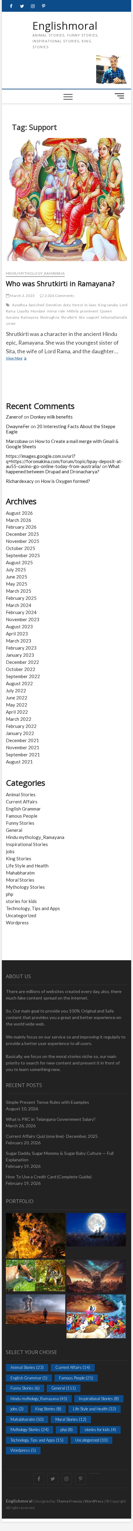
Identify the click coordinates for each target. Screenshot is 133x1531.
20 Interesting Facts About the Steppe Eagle (60, 429)
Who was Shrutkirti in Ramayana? (60, 283)
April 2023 (17, 633)
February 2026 (21, 527)
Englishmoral (64, 25)
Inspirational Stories (27, 844)
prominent (89, 311)
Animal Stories (21, 794)
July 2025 (16, 569)
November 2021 (22, 747)
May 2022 (16, 704)
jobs (10, 851)
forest (77, 305)
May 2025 (16, 584)
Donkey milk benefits (51, 416)
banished (37, 305)
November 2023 (22, 619)
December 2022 (22, 662)
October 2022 (20, 669)
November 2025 (22, 541)
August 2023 (19, 626)
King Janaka (108, 305)
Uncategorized (21, 915)
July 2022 (16, 690)
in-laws (90, 305)
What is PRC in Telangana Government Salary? (51, 1119)
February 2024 (21, 612)
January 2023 (20, 655)
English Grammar (23, 808)
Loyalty (23, 311)
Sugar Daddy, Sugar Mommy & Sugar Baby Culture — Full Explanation (60, 1156)
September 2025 (23, 555)
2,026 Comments (59, 295)
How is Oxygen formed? (65, 481)
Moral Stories (20, 880)
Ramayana (29, 317)
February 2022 (21, 726)
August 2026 (19, 513)
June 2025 (16, 576)
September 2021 (23, 754)
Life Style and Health (27, 865)
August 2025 (19, 562)
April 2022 (17, 712)
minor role (56, 311)
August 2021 (19, 761)
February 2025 (21, 598)
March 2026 (18, 520)
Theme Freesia (69, 1501)
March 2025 (18, 591)
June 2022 (16, 697)
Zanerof (14, 416)
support (92, 317)
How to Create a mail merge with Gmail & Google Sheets (62, 443)
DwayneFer (18, 426)
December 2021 (22, 740)
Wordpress (17, 922)
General (14, 830)
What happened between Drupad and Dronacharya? (63, 468)
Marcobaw (17, 441)
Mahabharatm (20, 872)
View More (23, 358)
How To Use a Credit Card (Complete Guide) (49, 1176)
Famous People (21, 816)
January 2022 (20, 733)
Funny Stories (20, 823)
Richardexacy (20, 481)
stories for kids (21, 901)
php (9, 894)
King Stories (18, 858)
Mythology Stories (25, 887)
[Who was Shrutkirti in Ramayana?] (66, 201)
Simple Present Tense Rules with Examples (47, 1102)
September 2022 (23, 676)
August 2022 (19, 683)
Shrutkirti (69, 317)
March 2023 (18, 640)
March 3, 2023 (22, 295)
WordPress (94, 1501)
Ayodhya (19, 305)
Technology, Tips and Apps (33, 908)
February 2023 (21, 648)
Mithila (73, 311)
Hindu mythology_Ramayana (35, 273)
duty (67, 305)
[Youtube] (94, 1473)
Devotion (54, 305)
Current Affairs (21, 801)
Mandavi (38, 311)
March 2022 (18, 719)
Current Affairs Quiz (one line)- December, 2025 (52, 1136)
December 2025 (22, 534)
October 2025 (20, 548)
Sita (82, 317)
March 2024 (18, 605)
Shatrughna (49, 317)
